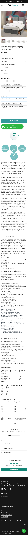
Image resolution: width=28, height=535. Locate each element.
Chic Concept (15, 531)
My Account (4, 496)
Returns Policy (5, 500)
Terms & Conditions (6, 514)
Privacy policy (4, 516)
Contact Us (4, 502)
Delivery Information (6, 498)
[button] (2, 6)
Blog (2, 511)
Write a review (14, 469)
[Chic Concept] (14, 5)
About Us (3, 509)
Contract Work (5, 513)
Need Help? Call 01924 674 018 (14, 1)
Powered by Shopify (6, 533)
